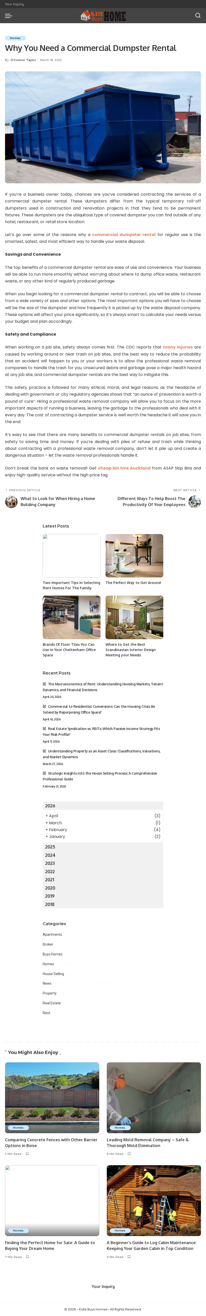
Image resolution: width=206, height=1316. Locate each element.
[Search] (198, 15)
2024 (50, 855)
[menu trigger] (10, 15)
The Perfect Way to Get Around (133, 582)
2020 (50, 888)
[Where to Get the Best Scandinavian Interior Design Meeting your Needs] (134, 617)
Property (50, 993)
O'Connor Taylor (23, 60)
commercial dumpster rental (124, 235)
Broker (48, 944)
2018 (50, 904)
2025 (50, 847)
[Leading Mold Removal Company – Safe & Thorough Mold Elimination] (154, 1097)
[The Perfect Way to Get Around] (134, 556)
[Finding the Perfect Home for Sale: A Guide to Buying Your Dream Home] (52, 1200)
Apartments (52, 934)
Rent (46, 1013)
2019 (50, 896)
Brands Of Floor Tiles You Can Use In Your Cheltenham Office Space (69, 649)
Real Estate (52, 1003)
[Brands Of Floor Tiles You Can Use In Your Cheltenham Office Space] (71, 617)
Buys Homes (53, 954)
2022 (50, 871)
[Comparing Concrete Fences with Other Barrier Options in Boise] (52, 1097)
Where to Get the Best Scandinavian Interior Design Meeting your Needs (131, 649)
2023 (50, 863)
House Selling (53, 974)
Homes (15, 38)
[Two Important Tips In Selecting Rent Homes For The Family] (71, 556)
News (47, 983)
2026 (50, 805)
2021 (49, 879)
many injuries (178, 347)
